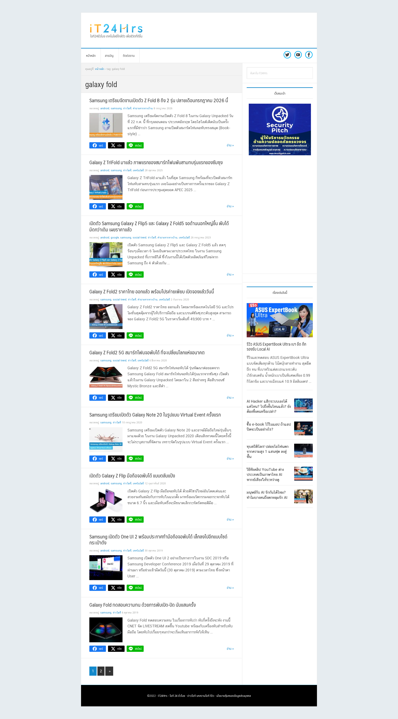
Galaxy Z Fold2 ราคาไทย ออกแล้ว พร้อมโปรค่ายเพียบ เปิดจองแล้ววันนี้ (151, 291)
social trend (139, 237)
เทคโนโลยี (138, 170)
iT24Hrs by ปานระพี (116, 30)
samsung (116, 108)
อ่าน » (230, 145)
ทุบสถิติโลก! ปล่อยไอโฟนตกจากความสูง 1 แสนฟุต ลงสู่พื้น (268, 451)
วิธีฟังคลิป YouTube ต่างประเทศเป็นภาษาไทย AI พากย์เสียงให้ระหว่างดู (265, 474)
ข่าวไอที (127, 108)
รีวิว (212, 695)
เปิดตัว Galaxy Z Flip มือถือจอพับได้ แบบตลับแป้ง (132, 475)
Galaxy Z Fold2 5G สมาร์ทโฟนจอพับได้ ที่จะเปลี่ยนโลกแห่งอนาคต (147, 352)
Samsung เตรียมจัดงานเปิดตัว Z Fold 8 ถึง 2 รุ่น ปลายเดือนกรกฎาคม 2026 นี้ (158, 100)
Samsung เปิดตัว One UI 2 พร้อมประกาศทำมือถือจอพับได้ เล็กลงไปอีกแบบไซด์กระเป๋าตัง (158, 539)
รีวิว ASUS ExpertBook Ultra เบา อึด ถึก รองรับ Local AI (276, 346)
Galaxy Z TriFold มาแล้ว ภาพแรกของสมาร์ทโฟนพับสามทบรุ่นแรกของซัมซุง (156, 162)
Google (115, 237)
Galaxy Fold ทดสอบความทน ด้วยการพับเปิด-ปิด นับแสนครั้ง (142, 604)
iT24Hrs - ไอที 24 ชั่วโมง (171, 695)
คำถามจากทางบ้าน (143, 108)
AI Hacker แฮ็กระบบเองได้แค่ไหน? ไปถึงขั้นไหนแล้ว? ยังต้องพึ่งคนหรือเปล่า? (269, 406)
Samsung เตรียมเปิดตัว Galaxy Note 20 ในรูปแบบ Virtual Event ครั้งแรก (155, 414)
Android (104, 108)
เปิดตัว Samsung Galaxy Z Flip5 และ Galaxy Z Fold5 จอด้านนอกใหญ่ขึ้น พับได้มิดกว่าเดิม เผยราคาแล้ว (159, 226)
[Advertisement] (233, 30)
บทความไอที (203, 695)
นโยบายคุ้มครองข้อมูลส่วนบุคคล (233, 695)
